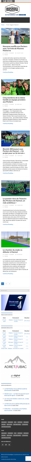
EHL (15, 422)
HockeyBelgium (10, 454)
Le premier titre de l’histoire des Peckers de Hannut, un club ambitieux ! (14, 200)
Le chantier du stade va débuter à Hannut (12, 251)
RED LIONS (9, 424)
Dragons (10, 422)
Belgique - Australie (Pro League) (15, 348)
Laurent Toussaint (9, 53)
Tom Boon (25, 424)
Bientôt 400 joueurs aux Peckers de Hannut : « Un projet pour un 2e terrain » (14, 151)
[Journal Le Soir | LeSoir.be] (8, 1)
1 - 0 (27, 343)
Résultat (27, 318)
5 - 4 (27, 348)
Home (2, 24)
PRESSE (6, 54)
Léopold (20, 422)
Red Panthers (17, 424)
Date (4, 318)
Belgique (4, 422)
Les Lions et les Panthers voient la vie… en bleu (16, 398)
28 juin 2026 (4, 348)
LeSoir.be (24, 454)
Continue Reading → (8, 72)
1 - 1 (27, 336)
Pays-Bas (26, 422)
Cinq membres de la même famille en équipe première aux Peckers (14, 100)
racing (3, 424)
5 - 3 (27, 340)
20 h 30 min (27, 320)
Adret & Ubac (13, 459)
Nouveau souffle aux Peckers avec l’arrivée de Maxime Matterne (15, 48)
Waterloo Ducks (6, 426)
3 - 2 (27, 346)
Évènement (16, 318)
